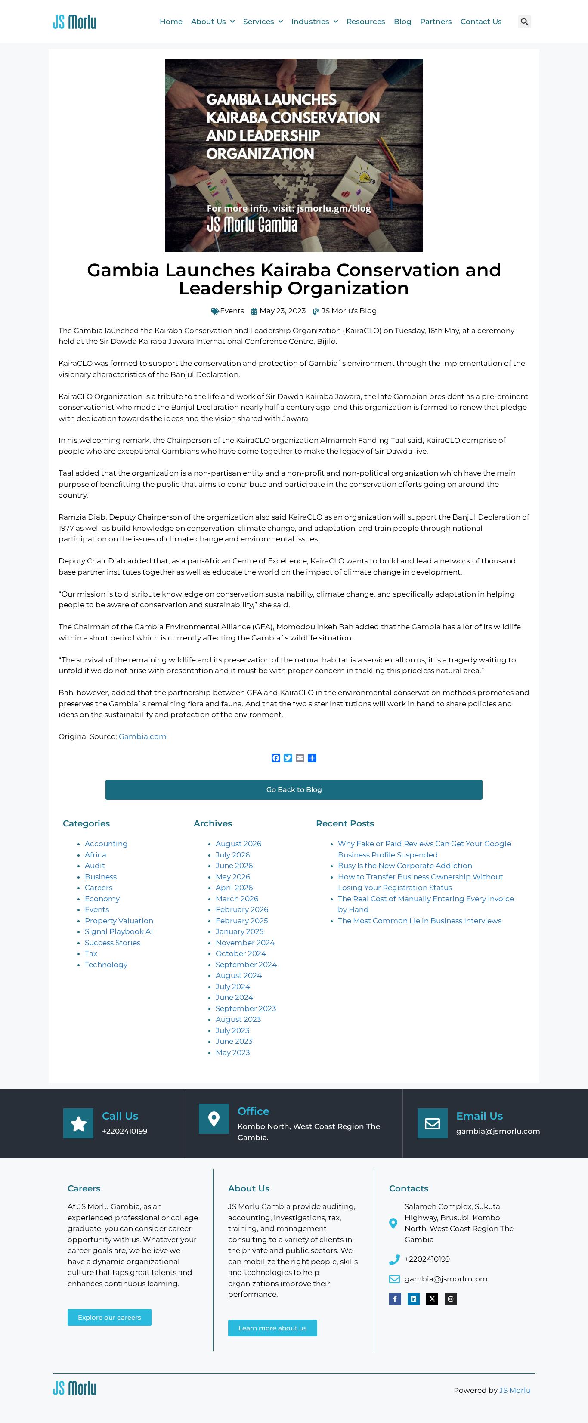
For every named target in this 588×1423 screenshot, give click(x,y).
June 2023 (234, 1041)
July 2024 (233, 986)
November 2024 (245, 942)
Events (232, 310)
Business (101, 876)
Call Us (120, 1116)
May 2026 (233, 876)
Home (171, 21)
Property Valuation (119, 920)
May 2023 (233, 1052)
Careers (98, 887)
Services (258, 21)
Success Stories (112, 942)
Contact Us (481, 21)
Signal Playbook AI (119, 931)
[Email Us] (433, 1123)
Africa (95, 855)
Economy (102, 898)
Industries (310, 21)
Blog (403, 21)
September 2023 (246, 1008)
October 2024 (241, 953)
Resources (366, 21)
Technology (106, 964)
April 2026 (234, 887)
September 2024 (246, 964)
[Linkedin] (414, 1299)
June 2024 (234, 997)
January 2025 (240, 931)
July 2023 (233, 1030)
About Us (208, 21)
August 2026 (238, 843)
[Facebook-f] (395, 1299)
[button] (524, 21)
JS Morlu (515, 1390)
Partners (436, 21)
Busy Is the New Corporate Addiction (405, 865)
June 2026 (234, 865)
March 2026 (237, 898)
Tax (91, 953)
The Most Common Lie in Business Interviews (419, 920)
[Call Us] (78, 1123)
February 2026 (242, 909)
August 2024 (239, 975)
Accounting (106, 843)
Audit (95, 865)
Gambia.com (143, 736)
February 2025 (242, 920)
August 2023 (238, 1019)
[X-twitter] (432, 1299)
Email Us (479, 1116)
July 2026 (233, 855)
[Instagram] (451, 1299)
